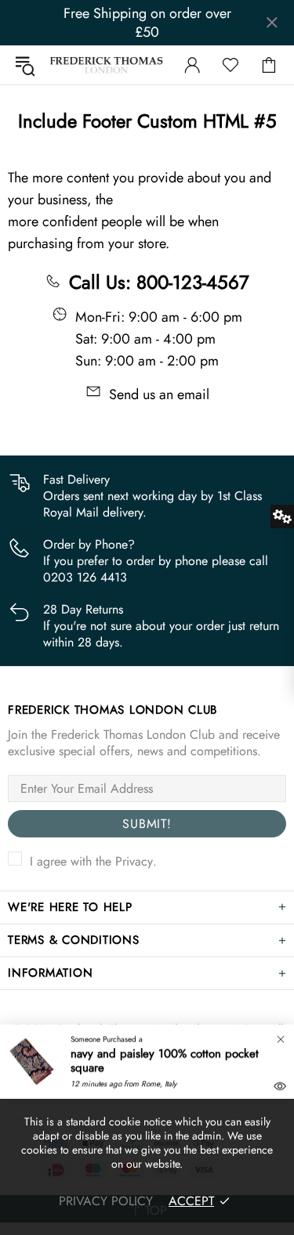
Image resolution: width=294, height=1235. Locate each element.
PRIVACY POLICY (106, 1201)
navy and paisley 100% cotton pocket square (165, 1060)
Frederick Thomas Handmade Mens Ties (106, 65)
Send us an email (159, 394)
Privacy (134, 861)
